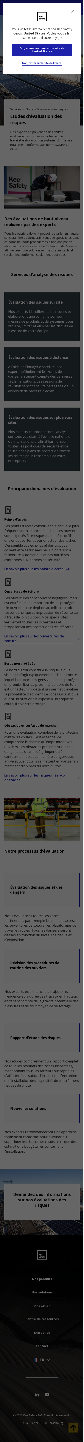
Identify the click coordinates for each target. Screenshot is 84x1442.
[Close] (73, 11)
